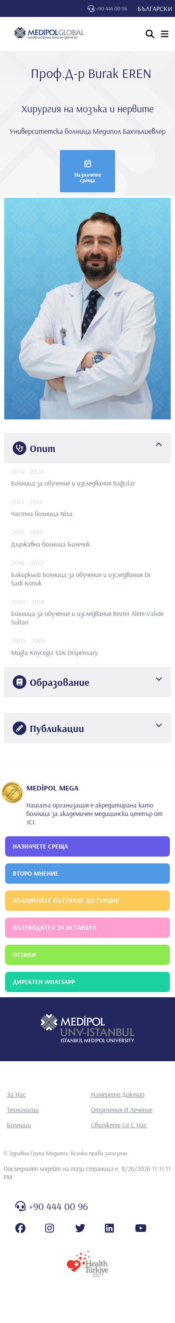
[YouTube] (141, 1228)
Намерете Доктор (117, 1094)
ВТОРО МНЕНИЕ (36, 873)
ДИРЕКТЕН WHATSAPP (44, 982)
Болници (19, 1125)
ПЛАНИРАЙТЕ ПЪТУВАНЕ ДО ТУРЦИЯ (66, 900)
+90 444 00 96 (111, 8)
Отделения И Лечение (121, 1109)
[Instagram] (49, 1228)
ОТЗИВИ (24, 955)
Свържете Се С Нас (119, 1125)
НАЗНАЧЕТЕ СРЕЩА (40, 846)
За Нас (16, 1094)
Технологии (23, 1109)
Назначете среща (87, 177)
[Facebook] (20, 1228)
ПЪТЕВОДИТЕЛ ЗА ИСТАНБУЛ (54, 928)
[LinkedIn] (109, 1228)
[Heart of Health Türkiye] (87, 1263)
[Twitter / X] (80, 1228)
